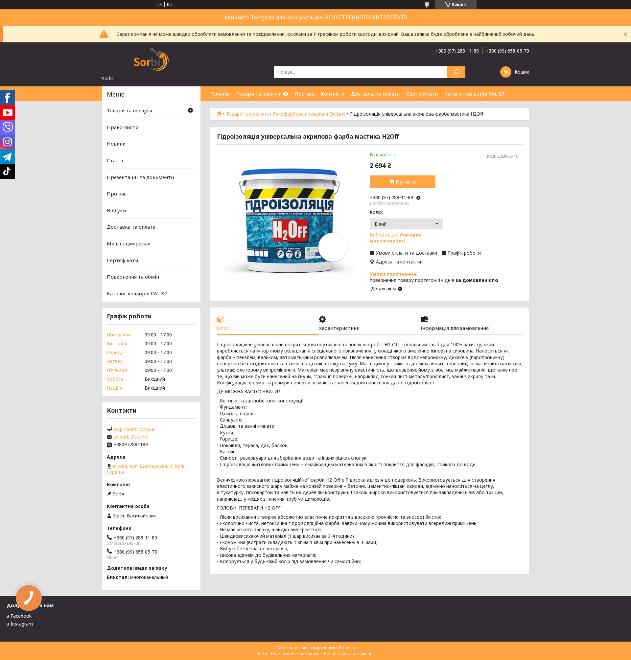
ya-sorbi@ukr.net (131, 437)
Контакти (332, 93)
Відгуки (116, 210)
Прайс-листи (122, 127)
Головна (220, 93)
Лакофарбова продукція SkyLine (309, 114)
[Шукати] (456, 72)
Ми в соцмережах (128, 243)
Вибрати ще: (396, 238)
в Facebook (19, 616)
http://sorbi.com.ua (133, 429)
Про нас (304, 93)
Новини (116, 143)
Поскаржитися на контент (295, 653)
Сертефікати (122, 260)
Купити (406, 181)
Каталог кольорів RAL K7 (474, 93)
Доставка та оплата (375, 93)
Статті (115, 160)
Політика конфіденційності (349, 653)
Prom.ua (347, 647)
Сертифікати (422, 93)
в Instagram (20, 624)
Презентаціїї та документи (140, 176)
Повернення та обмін (133, 276)
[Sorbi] (151, 58)
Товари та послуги (259, 93)
